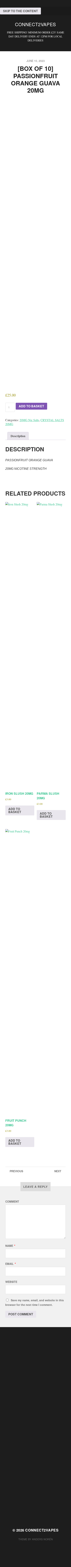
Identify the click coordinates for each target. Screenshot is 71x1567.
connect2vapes (35, 24)
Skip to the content (20, 11)
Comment (12, 1201)
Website (11, 1282)
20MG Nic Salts (29, 420)
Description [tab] (18, 436)
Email (10, 1264)
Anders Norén (42, 1539)
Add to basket (31, 406)
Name (10, 1246)
